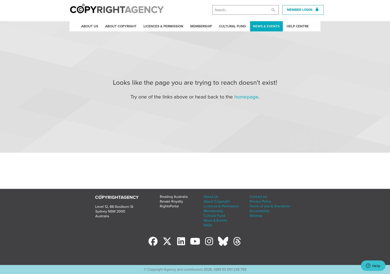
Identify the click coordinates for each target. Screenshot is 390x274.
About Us (89, 26)
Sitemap (256, 215)
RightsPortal (169, 206)
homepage (246, 97)
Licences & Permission (163, 26)
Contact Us (258, 196)
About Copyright (121, 26)
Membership (201, 26)
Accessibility (259, 211)
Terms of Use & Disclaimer (270, 206)
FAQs (208, 225)
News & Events (266, 26)
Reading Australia (174, 196)
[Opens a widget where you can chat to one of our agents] (373, 266)
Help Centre (298, 26)
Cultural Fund (232, 26)
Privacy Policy (260, 201)
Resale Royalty (171, 201)
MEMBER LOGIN (301, 10)
